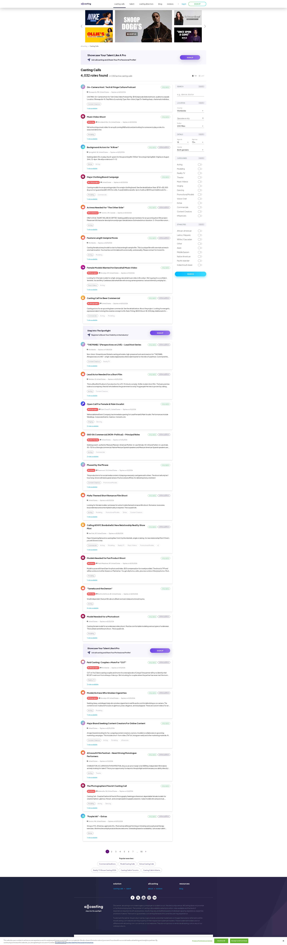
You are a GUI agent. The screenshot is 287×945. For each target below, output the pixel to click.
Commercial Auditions (107, 864)
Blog (181, 888)
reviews (170, 4)
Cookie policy (60, 942)
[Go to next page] (146, 851)
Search (190, 274)
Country (179, 108)
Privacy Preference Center (202, 941)
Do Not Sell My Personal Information (79, 942)
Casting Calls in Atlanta (151, 870)
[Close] (283, 940)
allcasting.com (121, 921)
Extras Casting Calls (146, 864)
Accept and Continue (239, 941)
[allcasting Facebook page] (133, 898)
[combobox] (189, 110)
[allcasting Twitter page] (138, 898)
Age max (194, 139)
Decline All (221, 941)
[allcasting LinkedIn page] (155, 898)
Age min (179, 139)
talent (131, 4)
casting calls (119, 4)
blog (160, 4)
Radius (179, 123)
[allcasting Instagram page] (149, 898)
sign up (190, 58)
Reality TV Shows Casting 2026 (104, 870)
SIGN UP (197, 4)
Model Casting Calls (127, 864)
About (150, 888)
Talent (128, 888)
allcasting (84, 46)
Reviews (159, 888)
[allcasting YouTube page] (144, 898)
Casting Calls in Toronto (130, 870)
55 (141, 852)
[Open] (202, 110)
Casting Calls (118, 888)
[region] (143, 941)
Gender (179, 147)
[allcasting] (86, 4)
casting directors (146, 4)
